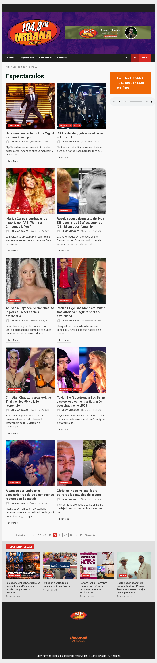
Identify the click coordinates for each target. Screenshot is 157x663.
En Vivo (145, 57)
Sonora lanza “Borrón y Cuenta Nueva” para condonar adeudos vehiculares (97, 565)
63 (70, 535)
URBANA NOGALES (19, 141)
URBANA (10, 57)
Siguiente (90, 535)
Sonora (49, 575)
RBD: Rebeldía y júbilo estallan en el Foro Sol (81, 106)
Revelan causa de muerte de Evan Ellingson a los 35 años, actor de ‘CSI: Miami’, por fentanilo (81, 191)
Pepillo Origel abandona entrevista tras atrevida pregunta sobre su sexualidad (81, 281)
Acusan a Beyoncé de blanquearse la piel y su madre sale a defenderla (30, 281)
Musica (77, 125)
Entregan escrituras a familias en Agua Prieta (60, 565)
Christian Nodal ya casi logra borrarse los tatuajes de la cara (81, 463)
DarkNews (97, 655)
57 (39, 535)
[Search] (127, 58)
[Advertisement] (108, 32)
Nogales (77, 390)
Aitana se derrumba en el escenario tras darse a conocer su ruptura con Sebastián (30, 463)
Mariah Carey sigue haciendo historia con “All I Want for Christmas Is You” (30, 191)
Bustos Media (45, 57)
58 (44, 535)
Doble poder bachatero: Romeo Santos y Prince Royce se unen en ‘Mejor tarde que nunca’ (134, 565)
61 (60, 535)
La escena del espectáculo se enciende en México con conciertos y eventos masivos (23, 565)
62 (65, 535)
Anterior (20, 535)
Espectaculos (14, 125)
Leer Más (13, 161)
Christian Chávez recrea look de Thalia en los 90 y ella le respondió (30, 370)
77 (81, 535)
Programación (26, 57)
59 (50, 535)
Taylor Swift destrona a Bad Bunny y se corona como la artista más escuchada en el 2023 (81, 370)
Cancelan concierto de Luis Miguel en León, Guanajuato (30, 106)
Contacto (62, 57)
